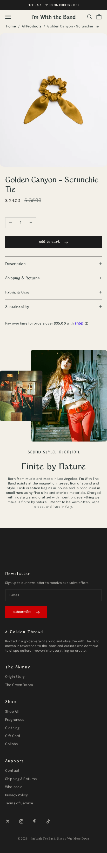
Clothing (12, 728)
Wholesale (13, 787)
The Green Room (19, 685)
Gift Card (12, 736)
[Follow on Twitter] (7, 821)
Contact (12, 771)
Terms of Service (19, 803)
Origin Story (15, 677)
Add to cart (49, 242)
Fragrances (14, 720)
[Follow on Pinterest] (34, 821)
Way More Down (78, 838)
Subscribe (22, 612)
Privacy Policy (16, 795)
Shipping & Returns (21, 779)
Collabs (11, 744)
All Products (32, 26)
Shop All (11, 712)
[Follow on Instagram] (21, 821)
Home (11, 26)
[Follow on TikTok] (48, 821)
